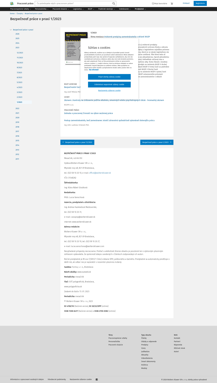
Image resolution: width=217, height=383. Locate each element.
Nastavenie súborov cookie (81, 379)
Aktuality (144, 355)
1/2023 (19, 102)
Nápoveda (178, 345)
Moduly (144, 368)
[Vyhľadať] (113, 3)
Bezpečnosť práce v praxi (33, 13)
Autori (176, 351)
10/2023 (20, 63)
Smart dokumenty (148, 361)
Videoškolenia (147, 358)
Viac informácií (93, 70)
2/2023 (19, 97)
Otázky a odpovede (149, 341)
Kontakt (177, 338)
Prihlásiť (186, 3)
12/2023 (20, 53)
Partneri (177, 341)
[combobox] (75, 3)
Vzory (143, 348)
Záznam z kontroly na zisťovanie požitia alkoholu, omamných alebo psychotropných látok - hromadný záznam (114, 100)
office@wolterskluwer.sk (100, 173)
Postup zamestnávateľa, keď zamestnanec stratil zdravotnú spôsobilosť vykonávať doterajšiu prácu (109, 120)
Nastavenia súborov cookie (109, 90)
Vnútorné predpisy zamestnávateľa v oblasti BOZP (127, 37)
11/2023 (20, 58)
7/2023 (19, 73)
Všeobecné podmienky (57, 379)
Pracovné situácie (115, 345)
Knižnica (144, 365)
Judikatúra (145, 351)
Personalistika (114, 341)
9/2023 (19, 68)
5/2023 (19, 82)
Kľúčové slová (179, 348)
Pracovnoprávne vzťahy (117, 338)
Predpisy (144, 345)
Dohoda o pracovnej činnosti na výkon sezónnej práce (88, 113)
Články (144, 338)
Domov (12, 13)
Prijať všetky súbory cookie (109, 77)
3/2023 (19, 92)
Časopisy (20, 13)
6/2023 (19, 77)
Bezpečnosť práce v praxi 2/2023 (155, 142)
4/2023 (19, 87)
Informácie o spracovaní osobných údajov (27, 379)
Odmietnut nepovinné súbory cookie (109, 84)
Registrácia (200, 3)
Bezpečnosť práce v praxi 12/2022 (78, 142)
